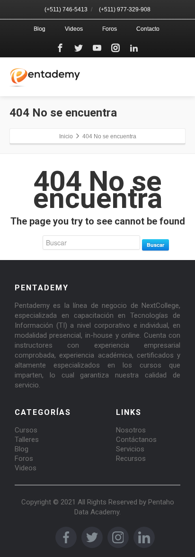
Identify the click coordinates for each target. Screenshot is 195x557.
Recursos (131, 458)
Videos (74, 29)
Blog (39, 29)
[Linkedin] (133, 47)
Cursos (26, 430)
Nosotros (131, 430)
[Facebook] (60, 47)
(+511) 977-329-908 (125, 9)
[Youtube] (97, 47)
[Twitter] (78, 47)
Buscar (155, 244)
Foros (109, 29)
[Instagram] (115, 47)
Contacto (148, 29)
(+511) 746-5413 (66, 9)
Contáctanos (136, 439)
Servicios (130, 449)
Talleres (27, 439)
